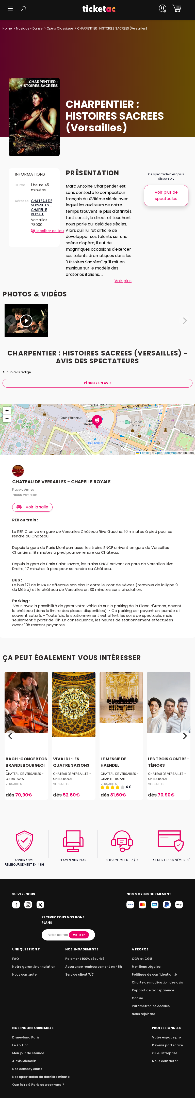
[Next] (184, 735)
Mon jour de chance (28, 1053)
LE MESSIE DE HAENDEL (113, 762)
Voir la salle (37, 507)
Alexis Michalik (24, 1061)
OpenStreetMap (166, 452)
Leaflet (144, 452)
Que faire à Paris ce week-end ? (38, 1084)
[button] (10, 8)
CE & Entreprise (164, 1053)
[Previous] (10, 735)
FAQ (15, 959)
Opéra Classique (60, 28)
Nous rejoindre (143, 1014)
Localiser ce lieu (44, 231)
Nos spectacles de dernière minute (41, 1077)
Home (7, 28)
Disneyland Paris (25, 1037)
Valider (79, 935)
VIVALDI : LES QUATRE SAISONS (71, 762)
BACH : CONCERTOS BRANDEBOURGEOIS (26, 765)
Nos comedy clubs (27, 1069)
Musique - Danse (29, 28)
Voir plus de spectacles (166, 195)
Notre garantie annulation (33, 966)
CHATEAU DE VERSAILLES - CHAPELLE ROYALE (41, 208)
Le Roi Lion (20, 1045)
